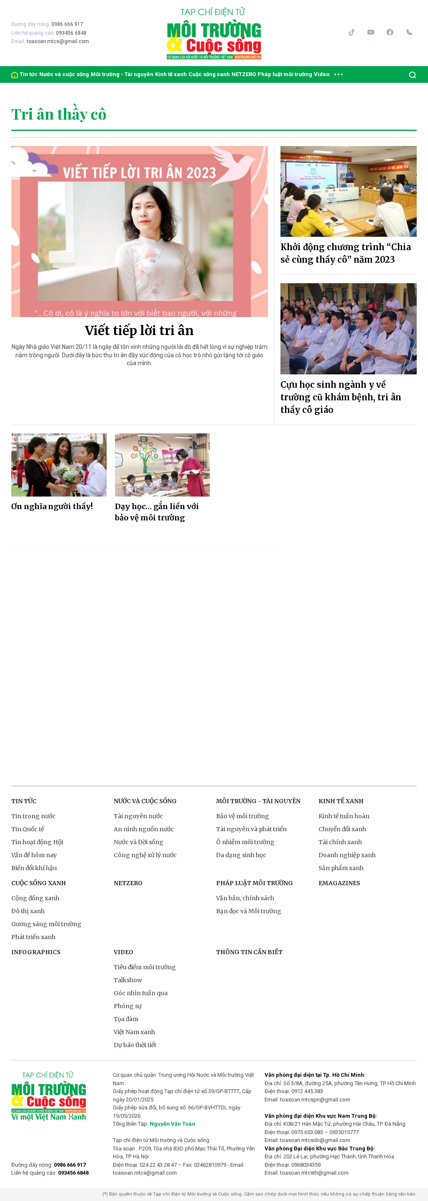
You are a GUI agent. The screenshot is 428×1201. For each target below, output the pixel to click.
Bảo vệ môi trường (242, 816)
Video (321, 74)
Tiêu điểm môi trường (145, 967)
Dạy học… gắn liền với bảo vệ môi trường (157, 512)
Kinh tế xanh (171, 74)
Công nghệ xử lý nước (145, 855)
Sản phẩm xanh (341, 868)
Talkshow (128, 980)
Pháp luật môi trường (284, 74)
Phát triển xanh (33, 937)
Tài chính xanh (340, 842)
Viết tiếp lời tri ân (139, 330)
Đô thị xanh (28, 911)
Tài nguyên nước (138, 816)
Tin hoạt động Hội (37, 842)
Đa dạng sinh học (241, 855)
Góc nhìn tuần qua (141, 993)
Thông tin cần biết (249, 952)
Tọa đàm (126, 1019)
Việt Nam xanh (134, 1032)
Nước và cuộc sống (64, 74)
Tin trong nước (33, 816)
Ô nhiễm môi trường (245, 842)
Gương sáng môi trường (46, 924)
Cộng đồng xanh (35, 898)
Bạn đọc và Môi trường (248, 911)
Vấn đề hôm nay (34, 855)
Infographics (36, 952)
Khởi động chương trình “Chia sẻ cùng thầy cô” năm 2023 (345, 253)
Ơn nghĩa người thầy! (52, 506)
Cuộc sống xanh (209, 74)
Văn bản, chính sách (245, 898)
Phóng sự (128, 1006)
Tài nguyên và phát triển (251, 829)
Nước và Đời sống (138, 842)
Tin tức (29, 74)
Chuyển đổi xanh (342, 829)
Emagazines (339, 883)
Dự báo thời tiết (135, 1045)
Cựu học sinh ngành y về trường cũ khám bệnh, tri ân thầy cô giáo (340, 397)
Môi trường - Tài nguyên (122, 74)
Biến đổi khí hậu (34, 868)
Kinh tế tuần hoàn (343, 816)
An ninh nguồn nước (144, 829)
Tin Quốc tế (27, 829)
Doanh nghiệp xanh (347, 855)
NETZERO (244, 74)
